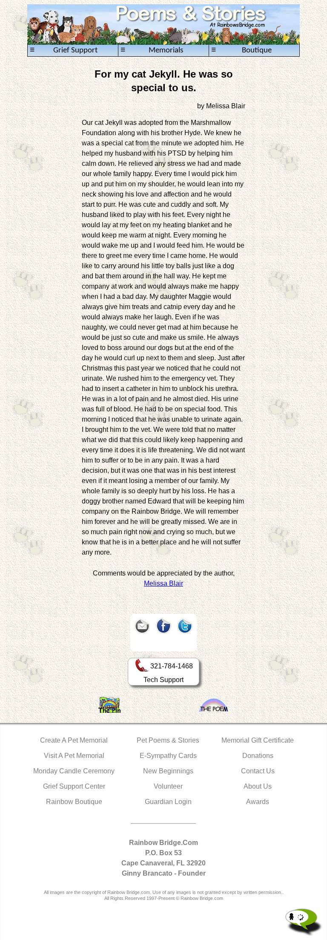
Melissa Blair (163, 583)
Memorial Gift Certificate (257, 740)
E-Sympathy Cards (168, 755)
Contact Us (258, 771)
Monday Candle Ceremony (74, 771)
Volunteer (168, 786)
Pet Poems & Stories (168, 740)
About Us (258, 786)
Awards (257, 801)
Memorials (151, 50)
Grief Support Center (74, 786)
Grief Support (64, 50)
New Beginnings (168, 771)
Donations (257, 755)
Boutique (241, 50)
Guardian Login (168, 801)
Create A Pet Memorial (74, 740)
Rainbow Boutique (74, 801)
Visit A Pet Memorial (74, 755)
